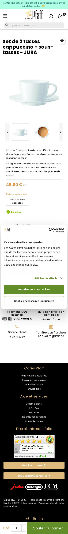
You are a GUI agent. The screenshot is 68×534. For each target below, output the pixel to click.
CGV (16, 503)
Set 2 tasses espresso (17, 201)
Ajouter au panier (47, 528)
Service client (17, 332)
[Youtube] (34, 518)
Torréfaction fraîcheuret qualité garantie (51, 334)
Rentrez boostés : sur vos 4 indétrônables (34, 4)
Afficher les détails (45, 278)
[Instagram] (27, 518)
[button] (34, 465)
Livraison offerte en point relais (51, 313)
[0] (60, 16)
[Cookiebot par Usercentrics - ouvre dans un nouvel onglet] (49, 230)
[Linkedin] (40, 518)
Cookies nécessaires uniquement (34, 300)
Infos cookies (28, 503)
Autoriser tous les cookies (34, 289)
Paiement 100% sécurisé (17, 313)
